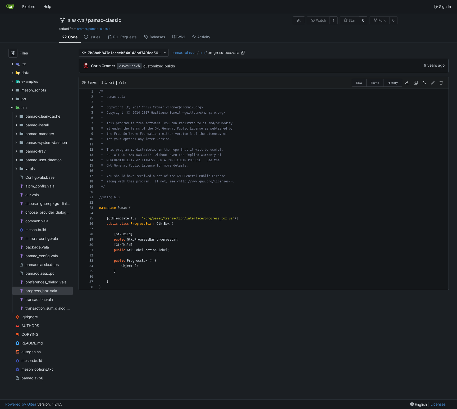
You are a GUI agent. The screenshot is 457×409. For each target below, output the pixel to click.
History (393, 83)
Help (47, 6)
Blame (375, 83)
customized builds (159, 66)
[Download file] (407, 83)
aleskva (76, 20)
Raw (359, 83)
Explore (28, 6)
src (202, 52)
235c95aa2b (129, 66)
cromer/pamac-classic (93, 29)
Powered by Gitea (20, 404)
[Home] (10, 6)
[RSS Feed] (299, 20)
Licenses (438, 404)
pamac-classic (104, 20)
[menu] (418, 404)
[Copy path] (243, 52)
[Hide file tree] (12, 53)
